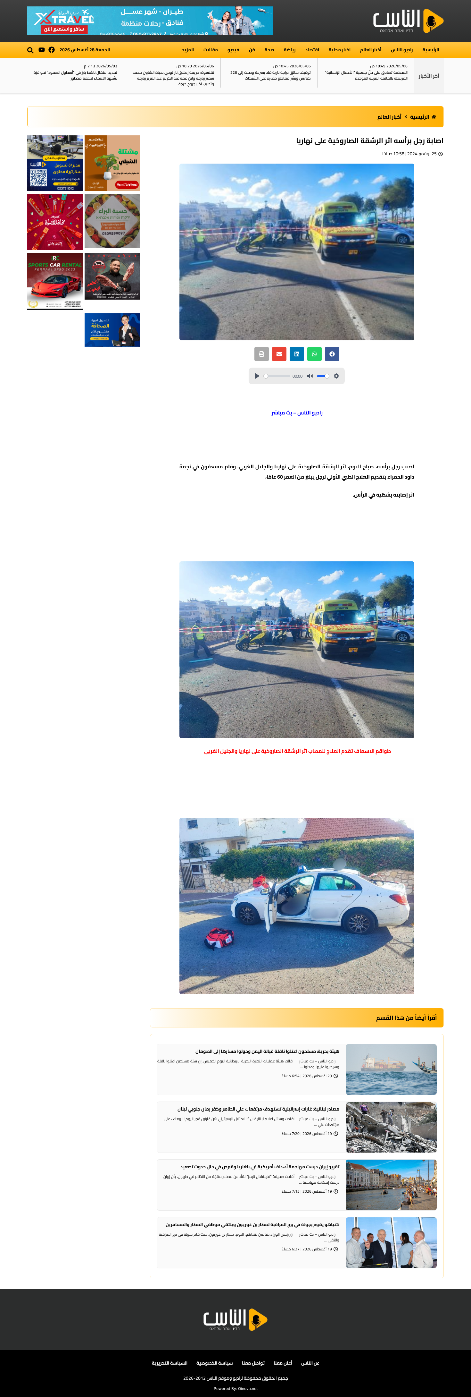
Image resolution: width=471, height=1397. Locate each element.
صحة (269, 50)
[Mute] (310, 376)
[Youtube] (41, 50)
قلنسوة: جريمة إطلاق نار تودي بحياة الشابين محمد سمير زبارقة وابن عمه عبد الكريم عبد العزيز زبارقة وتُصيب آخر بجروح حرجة (173, 78)
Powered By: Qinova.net (236, 1388)
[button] (30, 50)
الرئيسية (431, 50)
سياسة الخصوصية (214, 1363)
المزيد (188, 50)
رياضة (290, 50)
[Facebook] (51, 50)
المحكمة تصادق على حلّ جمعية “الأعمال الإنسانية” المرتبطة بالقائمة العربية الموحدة (366, 75)
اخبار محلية (340, 50)
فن (252, 50)
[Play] (257, 376)
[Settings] (336, 376)
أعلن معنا (283, 1363)
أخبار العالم (370, 50)
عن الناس (310, 1363)
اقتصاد (312, 50)
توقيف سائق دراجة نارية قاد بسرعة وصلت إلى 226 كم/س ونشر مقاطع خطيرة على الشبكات (270, 75)
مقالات (210, 50)
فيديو (233, 50)
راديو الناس (402, 50)
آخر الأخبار (429, 76)
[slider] (277, 376)
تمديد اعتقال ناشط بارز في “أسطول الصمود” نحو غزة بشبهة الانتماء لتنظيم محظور (75, 75)
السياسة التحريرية (169, 1363)
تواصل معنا (253, 1363)
